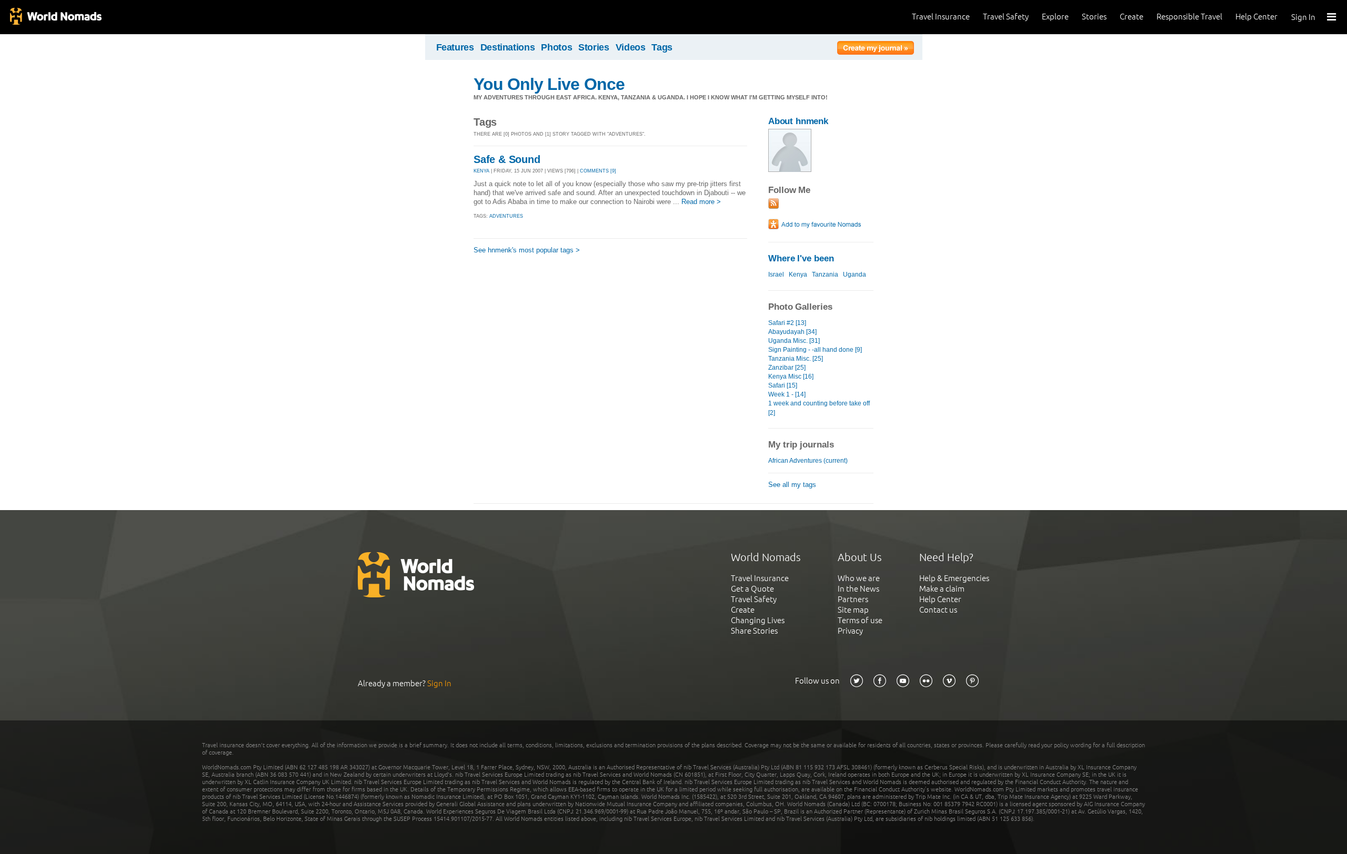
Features (455, 47)
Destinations (507, 47)
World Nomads (55, 17)
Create (1131, 16)
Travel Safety (1006, 16)
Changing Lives (758, 620)
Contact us (938, 609)
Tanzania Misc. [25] (795, 358)
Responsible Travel (1189, 16)
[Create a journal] (875, 49)
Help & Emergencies (954, 578)
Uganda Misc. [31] (794, 340)
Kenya (798, 274)
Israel (776, 274)
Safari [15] (782, 385)
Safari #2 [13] (787, 323)
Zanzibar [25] (787, 367)
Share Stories (754, 630)
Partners (853, 599)
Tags (661, 47)
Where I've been (801, 258)
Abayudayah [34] (792, 332)
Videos (631, 47)
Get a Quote (752, 588)
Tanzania (825, 274)
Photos (556, 47)
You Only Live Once (549, 84)
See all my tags (792, 485)
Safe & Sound (507, 159)
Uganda (854, 274)
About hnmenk (798, 121)
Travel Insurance (941, 16)
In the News (858, 588)
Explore (1055, 16)
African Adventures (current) (808, 460)
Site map (853, 609)
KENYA (481, 171)
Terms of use (860, 620)
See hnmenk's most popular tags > (527, 250)
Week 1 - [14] (787, 394)
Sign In (1303, 17)
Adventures (506, 216)
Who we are (859, 578)
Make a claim (941, 588)
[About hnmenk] (789, 170)
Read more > (701, 202)
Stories (1094, 16)
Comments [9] (598, 171)
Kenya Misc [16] (790, 376)
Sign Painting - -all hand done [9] (815, 349)
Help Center (1256, 16)
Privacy (850, 630)
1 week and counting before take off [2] (819, 408)
